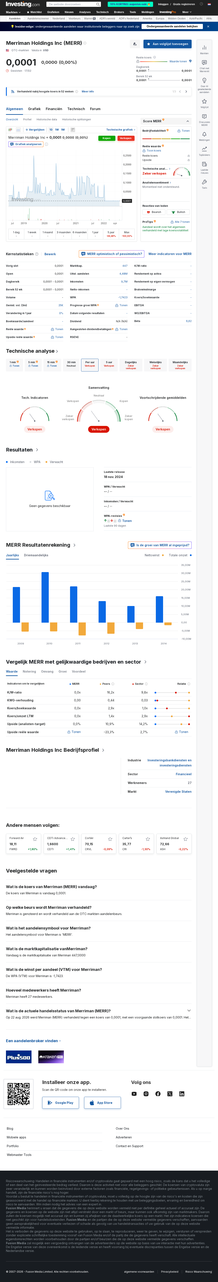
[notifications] (201, 4)
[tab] (14, 365)
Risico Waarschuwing (198, 1271)
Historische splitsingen (76, 119)
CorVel (89, 838)
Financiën (54, 109)
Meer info (88, 91)
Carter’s (127, 838)
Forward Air (17, 838)
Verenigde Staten (178, 791)
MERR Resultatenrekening (38, 545)
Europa (160, 18)
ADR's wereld (107, 18)
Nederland (59, 18)
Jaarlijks (12, 555)
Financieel (184, 774)
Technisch (76, 109)
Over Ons (122, 1128)
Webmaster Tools (19, 1155)
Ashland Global (169, 838)
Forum (95, 109)
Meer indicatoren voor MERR (170, 254)
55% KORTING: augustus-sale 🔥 (130, 4)
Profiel (27, 119)
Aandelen (14, 18)
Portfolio (13, 1146)
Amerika (147, 18)
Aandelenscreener (38, 18)
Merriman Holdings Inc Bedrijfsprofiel (52, 750)
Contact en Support (129, 1146)
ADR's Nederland (129, 18)
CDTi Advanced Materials (63, 838)
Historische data (47, 119)
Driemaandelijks (36, 555)
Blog (10, 1128)
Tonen (76, 732)
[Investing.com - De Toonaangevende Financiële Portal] (23, 4)
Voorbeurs (74, 18)
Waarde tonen (178, 61)
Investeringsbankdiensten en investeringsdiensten (170, 762)
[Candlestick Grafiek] (10, 129)
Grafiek (34, 109)
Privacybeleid (169, 1271)
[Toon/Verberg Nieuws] (72, 129)
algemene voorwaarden (139, 1271)
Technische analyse (30, 351)
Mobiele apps (16, 1137)
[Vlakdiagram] (18, 129)
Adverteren (124, 1137)
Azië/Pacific (196, 18)
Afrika (209, 18)
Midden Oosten (177, 18)
